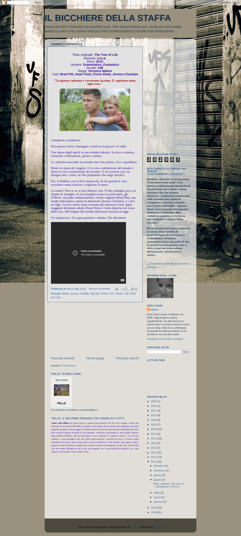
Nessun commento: (100, 288)
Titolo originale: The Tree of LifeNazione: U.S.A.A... (168, 485)
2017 (154, 434)
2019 (154, 424)
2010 (154, 507)
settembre (160, 470)
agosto (158, 475)
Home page (95, 358)
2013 (154, 452)
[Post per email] (116, 288)
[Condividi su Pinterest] (136, 289)
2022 (154, 410)
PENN (104, 293)
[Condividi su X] (129, 289)
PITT (112, 293)
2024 (154, 406)
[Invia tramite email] (122, 289)
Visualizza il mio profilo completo (165, 339)
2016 (154, 438)
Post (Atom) (68, 365)
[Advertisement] (94, 329)
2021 (154, 415)
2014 (154, 448)
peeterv (134, 527)
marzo (157, 497)
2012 (154, 457)
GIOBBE (84, 293)
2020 (154, 420)
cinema (74, 293)
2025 (154, 401)
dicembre (159, 465)
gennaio (158, 501)
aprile (157, 492)
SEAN (119, 293)
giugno (158, 479)
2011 (154, 461)
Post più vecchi (127, 358)
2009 (154, 512)
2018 (154, 429)
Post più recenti (62, 358)
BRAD (65, 293)
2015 (154, 443)
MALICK (95, 293)
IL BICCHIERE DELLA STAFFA (108, 18)
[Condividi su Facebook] (132, 289)
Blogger (158, 527)
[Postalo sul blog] (126, 289)
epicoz (154, 309)
